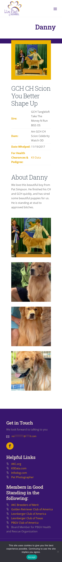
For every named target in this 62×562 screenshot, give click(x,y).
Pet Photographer (22, 477)
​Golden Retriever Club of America (32, 509)
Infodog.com (19, 473)
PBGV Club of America (25, 522)
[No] (58, 551)
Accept (32, 557)
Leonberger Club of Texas (27, 518)
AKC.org (16, 464)
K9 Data (36, 157)
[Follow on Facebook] (10, 446)
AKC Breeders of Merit (25, 505)
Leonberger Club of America (28, 514)
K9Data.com (18, 468)
